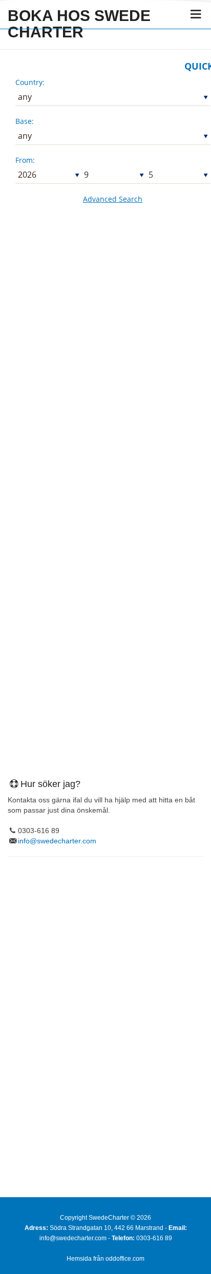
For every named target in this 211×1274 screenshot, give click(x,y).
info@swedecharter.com (57, 841)
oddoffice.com (125, 1258)
